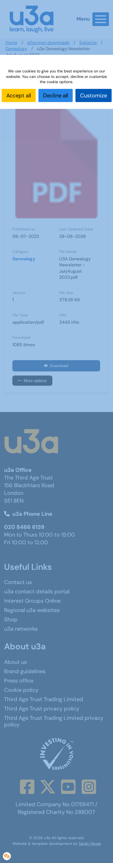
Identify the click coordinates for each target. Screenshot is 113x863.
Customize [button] (93, 95)
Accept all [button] (18, 95)
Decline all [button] (55, 95)
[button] (7, 856)
